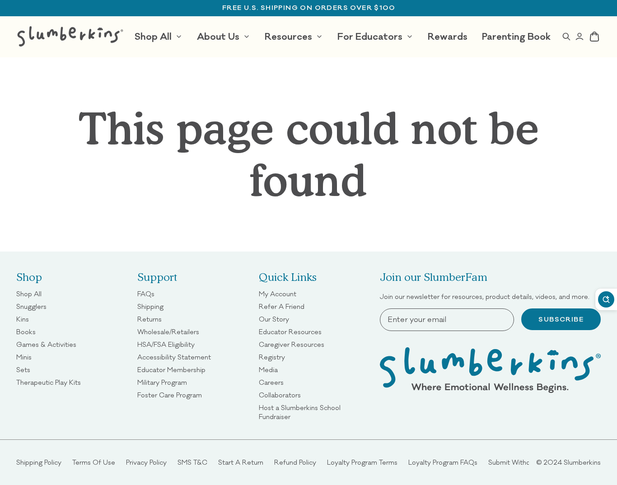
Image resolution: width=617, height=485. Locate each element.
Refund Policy (295, 462)
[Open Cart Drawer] (594, 36)
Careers (271, 382)
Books (26, 331)
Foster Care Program (169, 395)
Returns (149, 319)
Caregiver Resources (291, 344)
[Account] (579, 36)
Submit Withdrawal (517, 462)
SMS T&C (192, 462)
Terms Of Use (93, 462)
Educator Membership (171, 369)
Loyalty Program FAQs (442, 462)
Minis (24, 357)
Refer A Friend (281, 306)
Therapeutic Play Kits (48, 382)
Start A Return (240, 462)
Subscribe (561, 319)
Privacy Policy (146, 462)
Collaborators (280, 395)
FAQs (145, 293)
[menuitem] (158, 36)
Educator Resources (290, 331)
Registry (272, 357)
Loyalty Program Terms (362, 462)
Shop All (29, 293)
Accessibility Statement (174, 357)
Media (268, 369)
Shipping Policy (38, 462)
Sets (23, 369)
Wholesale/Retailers (168, 331)
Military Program (162, 382)
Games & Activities (46, 344)
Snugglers (31, 306)
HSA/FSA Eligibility (166, 344)
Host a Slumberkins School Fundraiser (314, 412)
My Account (277, 293)
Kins (22, 319)
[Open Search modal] (566, 36)
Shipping (150, 306)
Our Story (274, 319)
